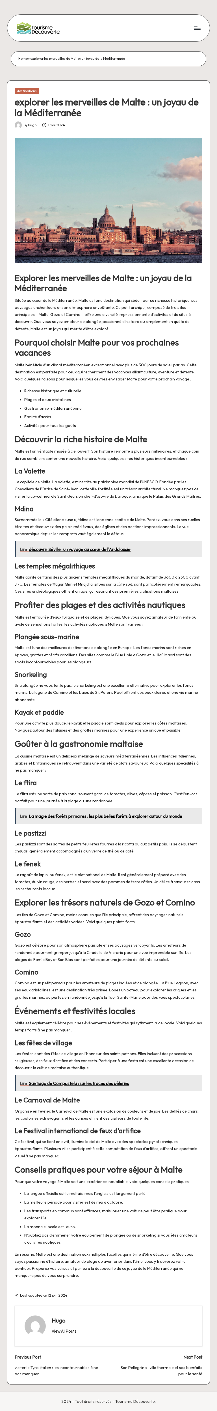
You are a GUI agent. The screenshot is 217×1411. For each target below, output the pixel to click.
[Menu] (197, 28)
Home (23, 58)
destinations (27, 91)
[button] (64, 1331)
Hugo (59, 1320)
